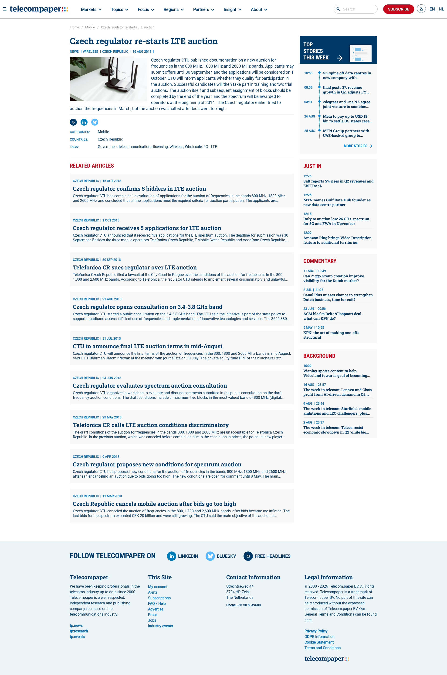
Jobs (152, 620)
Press (152, 615)
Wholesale (193, 147)
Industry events (160, 626)
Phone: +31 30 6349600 (243, 605)
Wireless (91, 51)
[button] (421, 9)
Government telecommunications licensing (133, 147)
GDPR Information (320, 636)
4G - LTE (210, 147)
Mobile (90, 27)
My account (157, 587)
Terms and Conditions (323, 648)
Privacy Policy (316, 631)
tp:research (79, 631)
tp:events (77, 636)
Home (74, 27)
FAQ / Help (157, 603)
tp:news (76, 625)
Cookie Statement (319, 642)
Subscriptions (159, 598)
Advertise (155, 609)
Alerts (152, 592)
